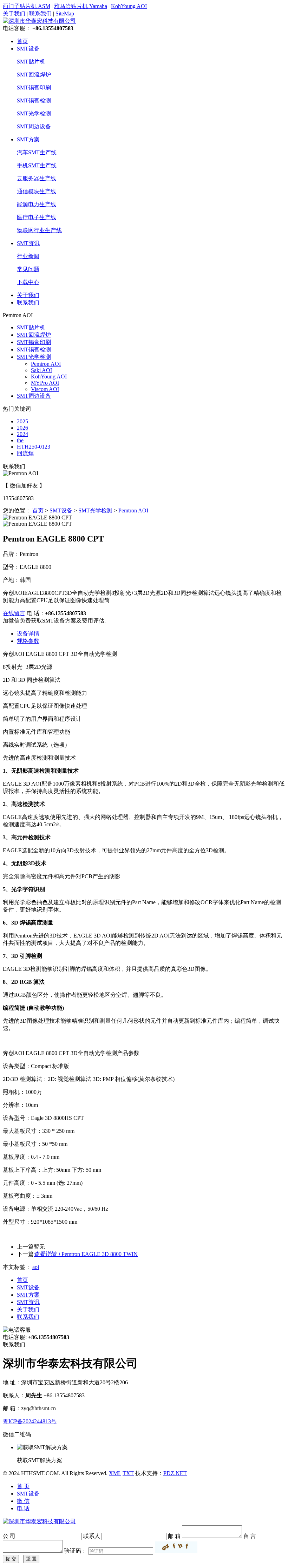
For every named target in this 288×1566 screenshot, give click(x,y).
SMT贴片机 (31, 62)
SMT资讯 (28, 243)
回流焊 (25, 453)
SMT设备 (28, 49)
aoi (35, 1267)
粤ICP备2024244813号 (30, 1421)
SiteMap (64, 13)
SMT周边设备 (34, 126)
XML (115, 1473)
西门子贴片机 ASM (26, 6)
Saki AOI (41, 370)
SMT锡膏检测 (34, 100)
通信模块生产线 (36, 191)
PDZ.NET (175, 1473)
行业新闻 (28, 256)
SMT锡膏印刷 (34, 87)
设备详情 (28, 634)
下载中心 (28, 282)
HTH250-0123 (33, 447)
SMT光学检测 (34, 113)
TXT (128, 1473)
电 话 (23, 1508)
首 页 (23, 1486)
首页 (22, 41)
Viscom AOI (45, 389)
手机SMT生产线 (37, 165)
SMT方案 (28, 139)
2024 (22, 434)
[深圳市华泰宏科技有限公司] (39, 21)
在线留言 (14, 613)
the (20, 440)
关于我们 (14, 13)
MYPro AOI (45, 383)
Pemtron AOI (46, 364)
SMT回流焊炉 (34, 75)
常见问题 (28, 269)
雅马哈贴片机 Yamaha (80, 6)
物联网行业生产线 (39, 230)
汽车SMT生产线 (37, 152)
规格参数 (28, 641)
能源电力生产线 (36, 204)
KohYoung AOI (129, 6)
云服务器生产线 (36, 178)
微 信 (23, 1501)
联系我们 (40, 13)
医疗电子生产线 (36, 217)
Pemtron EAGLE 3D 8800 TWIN (86, 1254)
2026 (22, 428)
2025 (22, 421)
